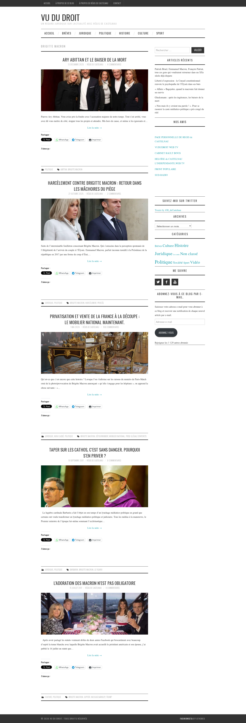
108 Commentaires (111, 327)
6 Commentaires (114, 64)
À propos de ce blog (65, 3)
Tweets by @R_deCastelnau (168, 210)
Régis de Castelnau (95, 64)
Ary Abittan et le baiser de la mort (95, 59)
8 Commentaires (114, 460)
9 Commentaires (112, 587)
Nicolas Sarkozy (98, 697)
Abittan (64, 169)
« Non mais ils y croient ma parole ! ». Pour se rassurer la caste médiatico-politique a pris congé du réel (179, 109)
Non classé (59, 436)
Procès (100, 302)
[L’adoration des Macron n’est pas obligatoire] (94, 614)
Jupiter (87, 697)
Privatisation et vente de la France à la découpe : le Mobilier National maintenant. (94, 319)
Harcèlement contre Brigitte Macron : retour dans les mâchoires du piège (94, 186)
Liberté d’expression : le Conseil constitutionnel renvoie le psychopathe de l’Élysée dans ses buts (177, 82)
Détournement (102, 436)
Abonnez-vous (166, 332)
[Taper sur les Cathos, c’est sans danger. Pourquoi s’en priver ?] (94, 486)
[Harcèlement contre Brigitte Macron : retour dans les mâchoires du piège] (94, 219)
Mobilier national (117, 436)
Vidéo (195, 262)
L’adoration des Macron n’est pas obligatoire (95, 583)
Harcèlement (90, 302)
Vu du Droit (60, 17)
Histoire (124, 33)
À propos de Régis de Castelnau (93, 3)
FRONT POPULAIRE (165, 169)
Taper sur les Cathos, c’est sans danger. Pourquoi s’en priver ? (94, 452)
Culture (143, 33)
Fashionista (186, 718)
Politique (105, 33)
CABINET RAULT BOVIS (168, 153)
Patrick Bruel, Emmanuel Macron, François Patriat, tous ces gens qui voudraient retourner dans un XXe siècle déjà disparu (179, 72)
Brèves (66, 33)
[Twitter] (158, 282)
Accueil (47, 3)
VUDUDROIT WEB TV (166, 147)
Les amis (176, 254)
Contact (117, 3)
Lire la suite (94, 127)
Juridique (85, 33)
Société (178, 262)
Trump (109, 697)
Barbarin (74, 569)
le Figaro (98, 569)
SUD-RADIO (161, 175)
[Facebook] (166, 282)
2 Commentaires (114, 193)
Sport (160, 33)
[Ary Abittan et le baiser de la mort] (94, 90)
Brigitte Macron (75, 169)
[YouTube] (175, 282)
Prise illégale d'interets (136, 436)
